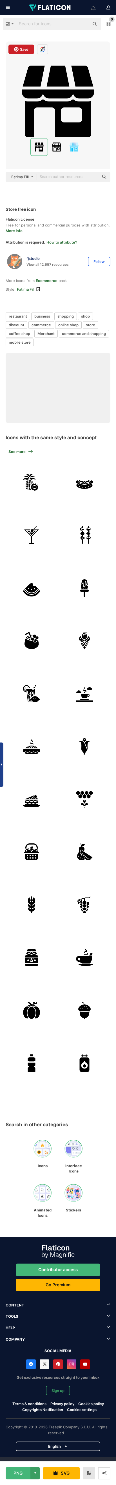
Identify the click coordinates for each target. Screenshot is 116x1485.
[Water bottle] (31, 1063)
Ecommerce (46, 280)
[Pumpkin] (31, 1010)
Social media (58, 1350)
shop (85, 316)
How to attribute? (61, 242)
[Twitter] (44, 1364)
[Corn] (84, 746)
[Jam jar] (31, 957)
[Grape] (84, 904)
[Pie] (31, 746)
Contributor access (58, 1269)
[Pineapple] (31, 482)
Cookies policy (91, 1403)
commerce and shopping (84, 333)
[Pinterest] (58, 1364)
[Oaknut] (84, 1010)
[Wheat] (31, 904)
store (90, 325)
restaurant (18, 316)
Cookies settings (82, 1410)
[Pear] (84, 852)
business (42, 316)
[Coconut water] (31, 640)
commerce (41, 325)
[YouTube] (85, 1364)
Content (15, 1305)
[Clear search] (82, 24)
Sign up (58, 1390)
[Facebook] (31, 1364)
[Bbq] (84, 535)
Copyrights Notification (42, 1409)
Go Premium (58, 1284)
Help (10, 1328)
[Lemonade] (31, 693)
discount (16, 325)
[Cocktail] (31, 535)
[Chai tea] (84, 957)
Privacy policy (62, 1403)
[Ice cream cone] (84, 640)
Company (15, 1339)
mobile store (20, 342)
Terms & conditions (29, 1403)
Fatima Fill (25, 289)
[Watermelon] (31, 587)
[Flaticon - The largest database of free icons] (50, 7)
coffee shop (19, 333)
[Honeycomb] (84, 799)
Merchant (46, 333)
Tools (12, 1316)
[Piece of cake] (31, 799)
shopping (65, 316)
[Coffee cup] (84, 693)
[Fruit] (31, 852)
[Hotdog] (84, 482)
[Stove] (84, 1063)
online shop (68, 325)
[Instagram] (71, 1364)
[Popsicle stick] (84, 587)
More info (14, 230)
